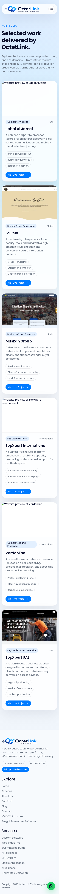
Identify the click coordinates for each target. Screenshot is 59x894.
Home (5, 786)
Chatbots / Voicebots (15, 873)
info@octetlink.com (15, 769)
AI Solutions (9, 868)
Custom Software (12, 838)
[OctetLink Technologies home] (22, 9)
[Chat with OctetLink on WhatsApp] (51, 886)
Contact (7, 811)
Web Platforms (11, 843)
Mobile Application (13, 863)
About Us (7, 796)
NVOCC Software (12, 816)
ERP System (9, 858)
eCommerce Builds (13, 848)
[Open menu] (51, 9)
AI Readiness (9, 853)
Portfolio (7, 801)
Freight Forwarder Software (19, 821)
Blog (4, 806)
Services (7, 791)
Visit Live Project (18, 174)
